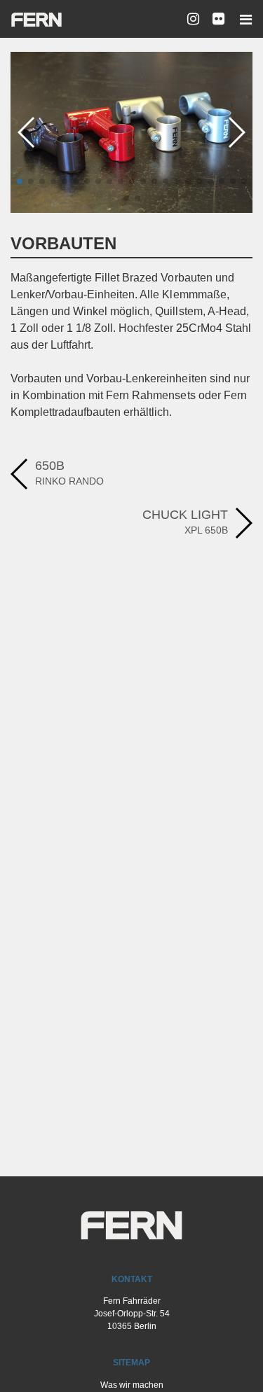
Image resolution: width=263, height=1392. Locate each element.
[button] (19, 181)
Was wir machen (131, 1385)
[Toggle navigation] (241, 19)
